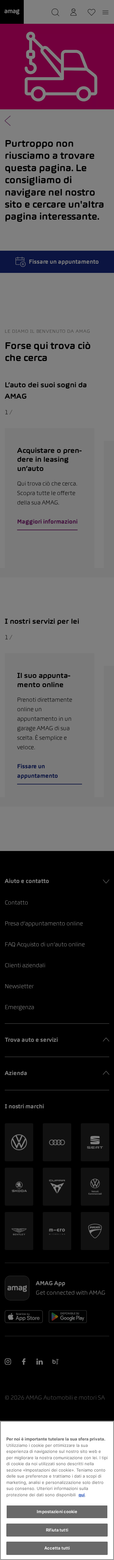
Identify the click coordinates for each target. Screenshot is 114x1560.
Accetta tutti (57, 1547)
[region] (57, 1490)
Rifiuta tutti (57, 1529)
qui (82, 1494)
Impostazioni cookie (57, 1511)
